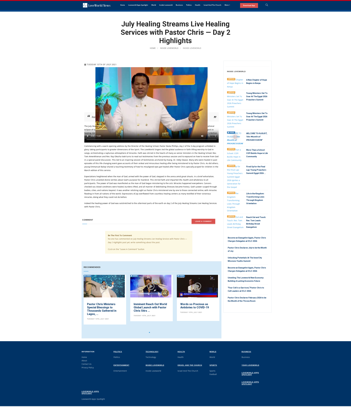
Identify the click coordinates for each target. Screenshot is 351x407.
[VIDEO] (235, 138)
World (153, 5)
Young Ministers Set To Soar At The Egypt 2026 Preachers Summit (257, 96)
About (84, 360)
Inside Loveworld (165, 5)
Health (197, 5)
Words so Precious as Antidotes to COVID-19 (148, 305)
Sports (213, 365)
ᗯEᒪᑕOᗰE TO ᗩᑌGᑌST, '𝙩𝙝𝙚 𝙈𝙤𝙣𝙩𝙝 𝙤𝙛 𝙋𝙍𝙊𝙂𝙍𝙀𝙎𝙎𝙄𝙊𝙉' (256, 136)
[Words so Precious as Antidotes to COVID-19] (150, 286)
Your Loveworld (250, 365)
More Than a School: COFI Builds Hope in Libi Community (257, 153)
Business (179, 5)
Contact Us (86, 364)
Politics (189, 5)
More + (227, 5)
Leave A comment (203, 221)
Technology (152, 352)
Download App (249, 5)
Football (213, 374)
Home (122, 5)
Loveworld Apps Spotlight (138, 5)
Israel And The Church (212, 5)
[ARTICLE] (235, 83)
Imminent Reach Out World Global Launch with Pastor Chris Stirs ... (103, 307)
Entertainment (121, 365)
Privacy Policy (88, 367)
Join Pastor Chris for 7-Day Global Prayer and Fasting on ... (197, 306)
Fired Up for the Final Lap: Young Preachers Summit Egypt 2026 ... (256, 170)
